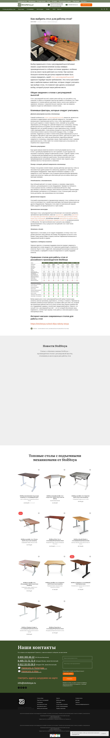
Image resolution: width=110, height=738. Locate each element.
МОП (54, 9)
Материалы (32, 1)
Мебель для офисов (60, 700)
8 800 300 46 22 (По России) (56, 3)
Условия (54, 1)
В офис (48, 9)
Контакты (84, 1)
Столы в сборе (40, 698)
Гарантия (78, 702)
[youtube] (21, 688)
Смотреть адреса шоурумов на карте (38, 678)
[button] (101, 9)
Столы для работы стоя (9, 9)
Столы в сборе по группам (61, 704)
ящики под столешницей (38, 218)
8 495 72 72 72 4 (53, 4)
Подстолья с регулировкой (42, 700)
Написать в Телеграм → (34, 668)
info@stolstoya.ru (73, 4)
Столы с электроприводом (62, 706)
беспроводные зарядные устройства (55, 220)
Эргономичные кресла (42, 706)
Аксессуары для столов (42, 704)
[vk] (19, 688)
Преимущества (22, 1)
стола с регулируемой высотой (54, 117)
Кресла (59, 9)
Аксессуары (40, 9)
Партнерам (76, 1)
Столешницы (30, 9)
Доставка (77, 700)
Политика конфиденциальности (82, 704)
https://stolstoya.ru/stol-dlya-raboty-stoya (50, 324)
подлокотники (59, 214)
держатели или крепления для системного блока (62, 216)
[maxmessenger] (26, 688)
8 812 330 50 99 (53, 6)
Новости (58, 698)
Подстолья (21, 9)
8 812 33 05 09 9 (26, 664)
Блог (48, 1)
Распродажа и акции (65, 1)
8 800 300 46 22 (26, 657)
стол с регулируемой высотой (62, 77)
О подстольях (41, 1)
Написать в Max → (31, 671)
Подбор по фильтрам (60, 708)
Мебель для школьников (42, 708)
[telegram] (23, 688)
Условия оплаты (79, 698)
